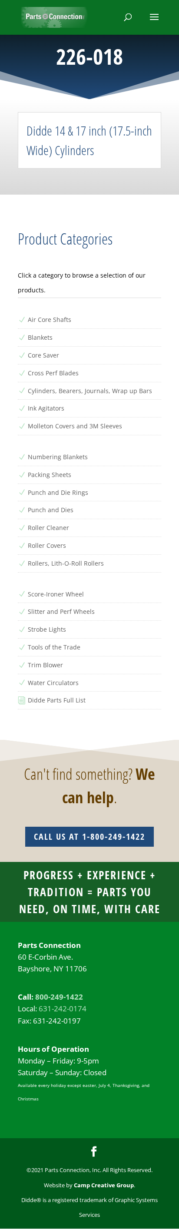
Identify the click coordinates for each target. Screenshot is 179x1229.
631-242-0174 (62, 1009)
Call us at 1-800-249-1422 (89, 836)
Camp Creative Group (104, 1185)
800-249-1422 (59, 997)
